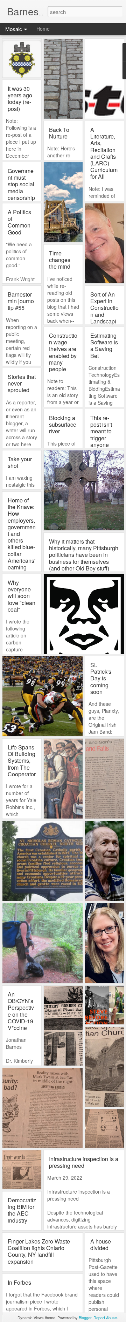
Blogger (85, 1317)
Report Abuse (105, 1317)
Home (43, 28)
